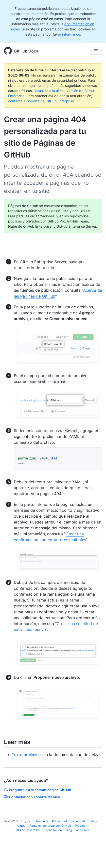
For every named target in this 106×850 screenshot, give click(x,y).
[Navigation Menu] (96, 51)
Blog (69, 830)
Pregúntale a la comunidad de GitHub (40, 790)
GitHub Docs (26, 51)
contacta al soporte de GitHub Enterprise (41, 101)
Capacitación (52, 830)
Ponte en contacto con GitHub (50, 825)
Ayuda (21, 825)
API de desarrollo (27, 830)
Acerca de (83, 830)
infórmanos (71, 34)
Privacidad (59, 821)
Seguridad (78, 821)
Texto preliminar (27, 754)
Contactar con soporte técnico (34, 797)
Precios (80, 825)
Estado (93, 821)
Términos (41, 821)
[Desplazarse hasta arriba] (95, 839)
